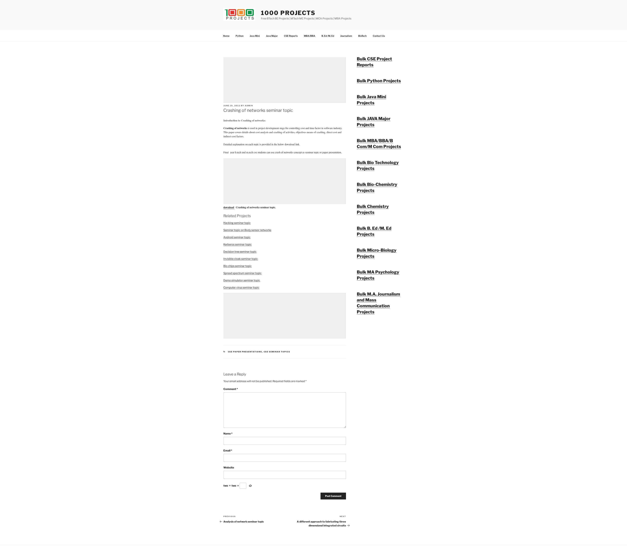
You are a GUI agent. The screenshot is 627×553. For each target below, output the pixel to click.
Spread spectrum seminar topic (242, 273)
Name (228, 433)
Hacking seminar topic (237, 222)
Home (226, 35)
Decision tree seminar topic (240, 251)
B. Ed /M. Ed (328, 35)
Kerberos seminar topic (237, 244)
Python (239, 35)
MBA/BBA (309, 35)
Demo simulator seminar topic (241, 280)
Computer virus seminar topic (241, 287)
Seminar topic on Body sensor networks (247, 230)
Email (227, 450)
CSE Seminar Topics (277, 352)
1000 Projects (288, 12)
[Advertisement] (284, 80)
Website (228, 467)
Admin (249, 105)
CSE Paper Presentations (245, 352)
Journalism (346, 35)
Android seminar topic (236, 237)
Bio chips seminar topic (237, 266)
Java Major (272, 35)
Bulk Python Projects (379, 80)
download (228, 207)
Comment (230, 389)
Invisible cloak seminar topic (240, 258)
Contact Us (379, 35)
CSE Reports (291, 35)
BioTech (362, 35)
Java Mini (255, 35)
